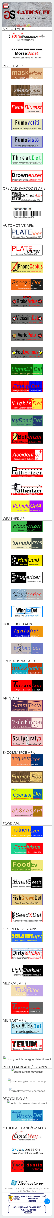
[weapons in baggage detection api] (27, 1050)
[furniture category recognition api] (27, 782)
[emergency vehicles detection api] (27, 391)
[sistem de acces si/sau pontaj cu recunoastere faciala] (27, 1171)
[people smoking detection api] (27, 129)
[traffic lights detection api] (27, 408)
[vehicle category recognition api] (27, 511)
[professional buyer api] (27, 765)
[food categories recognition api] (27, 853)
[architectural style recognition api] (27, 710)
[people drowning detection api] (27, 180)
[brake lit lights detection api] (27, 306)
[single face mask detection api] (27, 95)
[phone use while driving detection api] (27, 272)
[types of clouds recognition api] (27, 599)
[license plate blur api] (27, 255)
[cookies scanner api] (27, 816)
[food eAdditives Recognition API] (27, 870)
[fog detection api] (27, 582)
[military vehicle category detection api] (27, 1059)
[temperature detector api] (27, 1012)
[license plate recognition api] (27, 238)
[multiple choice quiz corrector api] (27, 673)
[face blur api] (27, 112)
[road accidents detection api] (27, 460)
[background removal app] (27, 1072)
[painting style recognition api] (27, 727)
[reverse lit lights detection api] (27, 323)
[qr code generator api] (27, 200)
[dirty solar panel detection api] (27, 958)
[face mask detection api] (27, 78)
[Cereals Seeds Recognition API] (27, 921)
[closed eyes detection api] (27, 289)
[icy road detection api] (27, 425)
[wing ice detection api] (27, 616)
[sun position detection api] (27, 941)
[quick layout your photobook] (27, 1091)
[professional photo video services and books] (27, 1154)
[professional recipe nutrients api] (27, 836)
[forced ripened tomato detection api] (27, 887)
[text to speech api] (27, 41)
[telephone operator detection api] (27, 799)
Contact (32, 1191)
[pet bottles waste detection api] (27, 1103)
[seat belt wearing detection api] (27, 442)
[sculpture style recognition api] (27, 745)
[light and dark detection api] (27, 975)
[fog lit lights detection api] (27, 357)
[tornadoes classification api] (27, 548)
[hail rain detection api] (27, 565)
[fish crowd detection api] (27, 904)
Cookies (45, 1188)
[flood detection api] (27, 531)
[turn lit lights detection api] (27, 340)
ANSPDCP (22, 1191)
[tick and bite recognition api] (27, 995)
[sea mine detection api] (27, 1032)
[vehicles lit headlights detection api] (27, 374)
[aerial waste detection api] (27, 1120)
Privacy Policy (33, 1188)
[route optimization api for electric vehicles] (27, 494)
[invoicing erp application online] (27, 1140)
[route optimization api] (27, 477)
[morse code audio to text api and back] (27, 58)
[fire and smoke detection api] (27, 636)
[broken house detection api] (27, 653)
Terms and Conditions (15, 1188)
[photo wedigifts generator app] (27, 1081)
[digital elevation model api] (27, 690)
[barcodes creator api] (27, 218)
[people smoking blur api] (27, 146)
